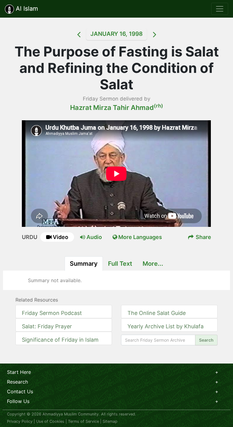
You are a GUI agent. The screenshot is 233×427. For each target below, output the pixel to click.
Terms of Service (83, 421)
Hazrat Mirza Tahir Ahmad (116, 107)
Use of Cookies (50, 421)
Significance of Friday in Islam (60, 339)
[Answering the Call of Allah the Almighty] (162, 34)
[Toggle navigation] (219, 9)
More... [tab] (153, 263)
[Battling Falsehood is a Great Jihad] (71, 34)
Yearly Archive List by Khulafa (165, 326)
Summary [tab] (84, 263)
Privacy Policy (19, 421)
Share (202, 237)
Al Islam (26, 8)
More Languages (139, 237)
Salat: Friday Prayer (47, 326)
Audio (93, 237)
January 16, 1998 (116, 33)
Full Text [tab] (120, 263)
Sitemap (110, 421)
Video (60, 237)
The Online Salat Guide (156, 313)
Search (206, 340)
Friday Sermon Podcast (52, 313)
